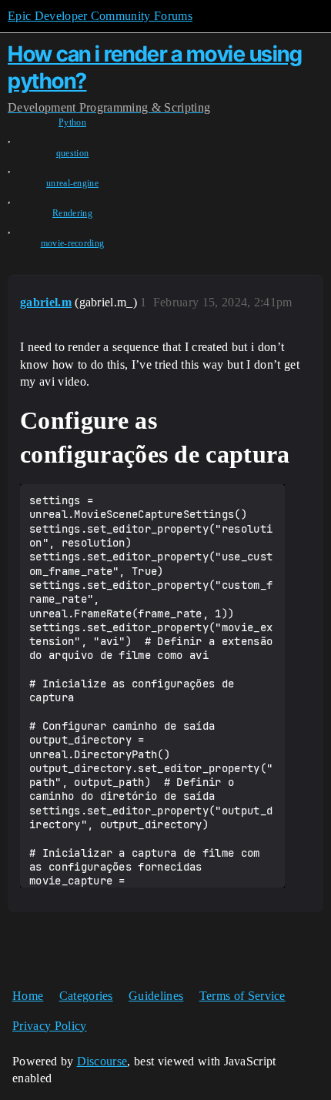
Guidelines (156, 995)
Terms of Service (242, 995)
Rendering (72, 213)
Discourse (102, 1061)
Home (27, 995)
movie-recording (73, 243)
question (72, 153)
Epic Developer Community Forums (100, 15)
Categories (86, 995)
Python (72, 122)
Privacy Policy (49, 1025)
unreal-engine (72, 183)
